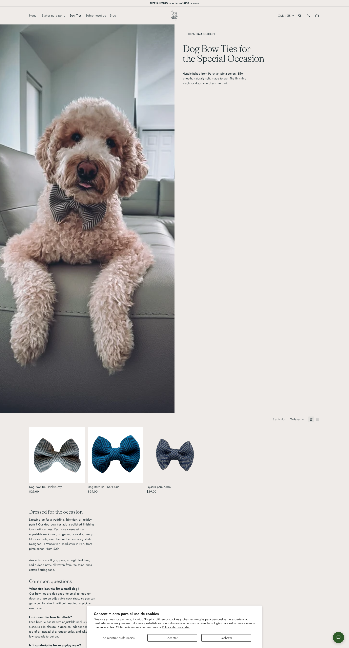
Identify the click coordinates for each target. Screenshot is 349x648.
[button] (297, 419)
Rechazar (226, 638)
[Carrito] (317, 15)
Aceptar (172, 638)
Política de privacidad (176, 627)
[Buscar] (299, 15)
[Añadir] (78, 476)
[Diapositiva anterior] (35, 454)
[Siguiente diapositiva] (79, 454)
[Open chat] (338, 637)
